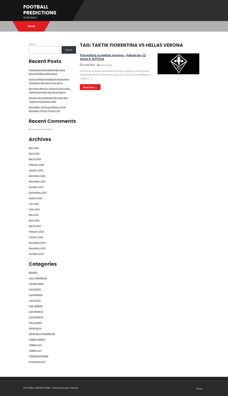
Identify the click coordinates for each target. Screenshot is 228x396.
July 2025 (34, 203)
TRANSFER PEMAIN (38, 356)
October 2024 (36, 253)
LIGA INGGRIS (36, 294)
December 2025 (37, 175)
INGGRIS (33, 272)
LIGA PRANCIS (36, 311)
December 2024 (37, 242)
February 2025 (36, 231)
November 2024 (37, 248)
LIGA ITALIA (106, 65)
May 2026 (34, 147)
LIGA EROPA (35, 289)
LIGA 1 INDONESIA (38, 278)
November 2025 (37, 181)
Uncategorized (37, 361)
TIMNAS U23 (35, 350)
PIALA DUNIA (35, 322)
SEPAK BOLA (35, 328)
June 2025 (34, 209)
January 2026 (36, 170)
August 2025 (35, 198)
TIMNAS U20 (35, 345)
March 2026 (35, 159)
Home (31, 26)
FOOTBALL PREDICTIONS (39, 9)
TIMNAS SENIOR (37, 339)
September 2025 (38, 192)
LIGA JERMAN (35, 306)
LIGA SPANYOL (36, 317)
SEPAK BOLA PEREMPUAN (42, 333)
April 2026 (34, 153)
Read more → (90, 87)
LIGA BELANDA (36, 283)
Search (32, 44)
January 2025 (36, 237)
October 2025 (36, 186)
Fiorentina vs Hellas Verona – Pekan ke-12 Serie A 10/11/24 (113, 57)
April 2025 (34, 220)
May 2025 (34, 214)
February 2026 (36, 164)
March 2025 (35, 225)
